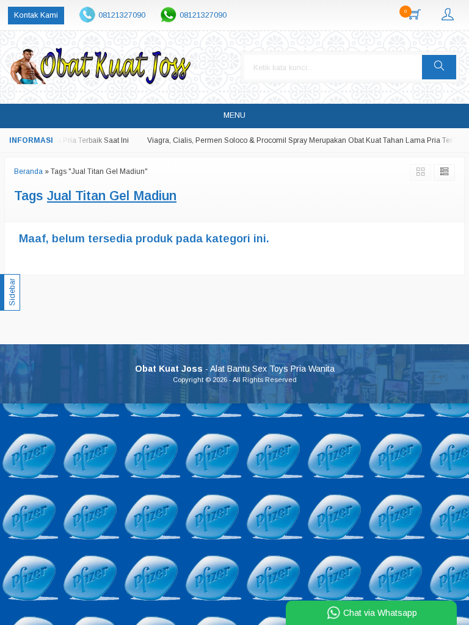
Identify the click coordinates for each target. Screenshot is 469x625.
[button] (439, 67)
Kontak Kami (36, 15)
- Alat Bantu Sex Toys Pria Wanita (235, 369)
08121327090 (121, 15)
